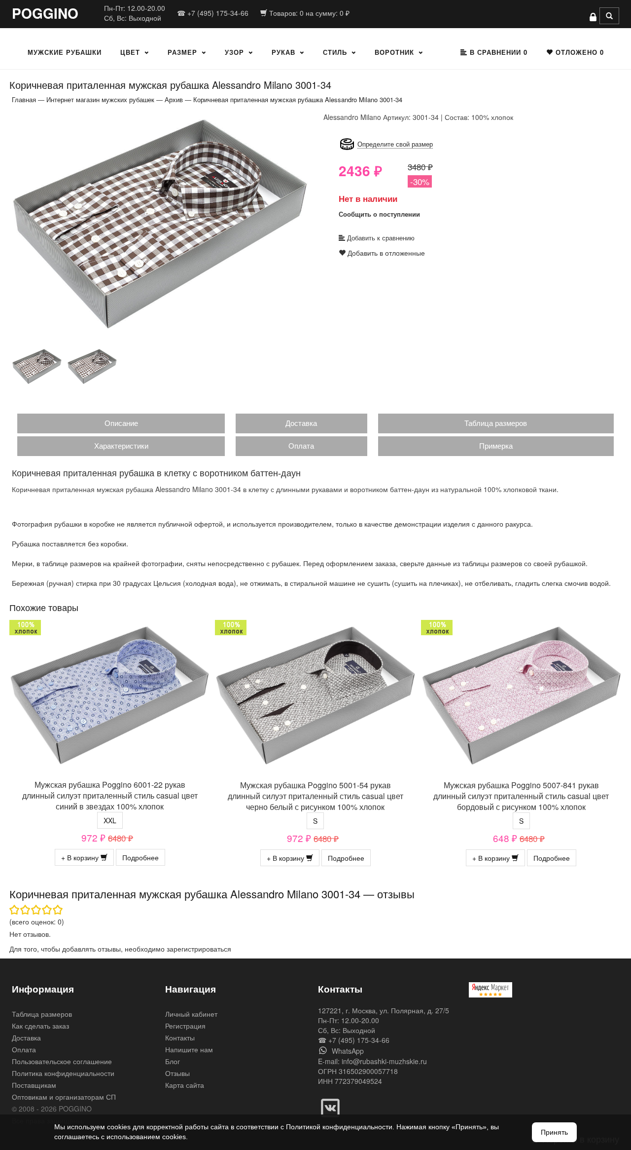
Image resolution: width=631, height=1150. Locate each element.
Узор (234, 52)
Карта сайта (184, 1085)
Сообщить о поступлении (379, 214)
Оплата (301, 445)
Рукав (283, 52)
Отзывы (177, 1073)
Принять (554, 1132)
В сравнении (497, 52)
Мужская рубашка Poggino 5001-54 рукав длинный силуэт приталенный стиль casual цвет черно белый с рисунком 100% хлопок (315, 795)
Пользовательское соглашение (62, 1061)
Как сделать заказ (40, 1026)
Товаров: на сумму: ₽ (308, 13)
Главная (24, 99)
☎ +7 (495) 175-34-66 (212, 13)
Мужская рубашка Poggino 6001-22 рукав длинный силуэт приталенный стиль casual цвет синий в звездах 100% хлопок (110, 795)
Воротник (394, 52)
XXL (110, 820)
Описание (121, 423)
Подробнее (140, 857)
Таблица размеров (495, 423)
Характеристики (121, 445)
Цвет (130, 52)
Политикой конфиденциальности (339, 1127)
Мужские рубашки (65, 52)
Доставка (301, 423)
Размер (182, 52)
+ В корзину (81, 857)
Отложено (578, 52)
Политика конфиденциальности (63, 1073)
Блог (172, 1061)
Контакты (180, 1037)
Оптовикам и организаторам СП (64, 1097)
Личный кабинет (191, 1014)
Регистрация (185, 1026)
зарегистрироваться (199, 949)
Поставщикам (34, 1085)
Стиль (335, 52)
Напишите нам (189, 1049)
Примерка (496, 445)
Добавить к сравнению (380, 237)
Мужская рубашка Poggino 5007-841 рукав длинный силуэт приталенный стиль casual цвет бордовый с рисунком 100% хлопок (521, 795)
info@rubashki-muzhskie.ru (384, 1061)
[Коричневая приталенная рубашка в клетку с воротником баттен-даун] (160, 223)
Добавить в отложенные (385, 253)
